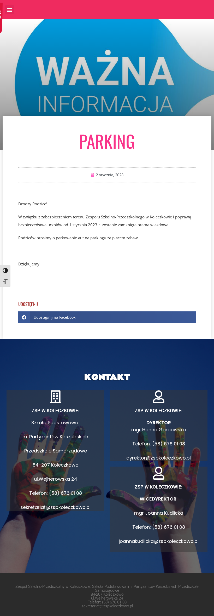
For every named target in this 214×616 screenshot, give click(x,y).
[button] (9, 9)
